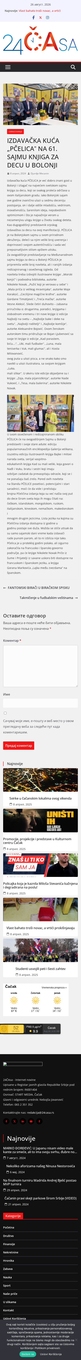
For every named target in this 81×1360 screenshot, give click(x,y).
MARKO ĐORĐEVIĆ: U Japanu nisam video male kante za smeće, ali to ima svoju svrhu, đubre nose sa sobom (40, 1150)
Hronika (8, 1260)
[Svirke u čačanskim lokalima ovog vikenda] (40, 780)
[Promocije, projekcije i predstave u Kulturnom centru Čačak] (40, 820)
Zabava (8, 1269)
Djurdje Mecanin (40, 173)
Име (6, 694)
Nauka (7, 1277)
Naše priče (10, 1294)
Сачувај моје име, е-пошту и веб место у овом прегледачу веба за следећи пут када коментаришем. (38, 726)
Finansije (9, 1244)
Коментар (12, 640)
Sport (7, 1285)
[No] (76, 1340)
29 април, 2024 (17, 1190)
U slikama (9, 1302)
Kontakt (8, 1310)
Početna (8, 1227)
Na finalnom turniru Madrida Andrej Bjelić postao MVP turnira (39, 1182)
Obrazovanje (15, 131)
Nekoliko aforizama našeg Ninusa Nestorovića (40, 1166)
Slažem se (27, 1354)
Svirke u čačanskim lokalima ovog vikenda (40, 798)
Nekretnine (10, 1252)
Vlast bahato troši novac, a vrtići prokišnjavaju (40, 928)
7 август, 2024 (16, 1158)
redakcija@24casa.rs (40, 1112)
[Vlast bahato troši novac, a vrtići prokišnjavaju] (40, 909)
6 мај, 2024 (17, 1172)
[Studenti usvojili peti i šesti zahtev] (40, 950)
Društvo (8, 1236)
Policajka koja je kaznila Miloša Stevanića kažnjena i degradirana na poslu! (40, 885)
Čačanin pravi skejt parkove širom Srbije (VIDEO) (40, 1198)
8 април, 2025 (22, 804)
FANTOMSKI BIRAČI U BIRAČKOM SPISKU (39, 588)
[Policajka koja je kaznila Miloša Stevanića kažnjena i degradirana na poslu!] (40, 865)
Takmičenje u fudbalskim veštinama (46, 598)
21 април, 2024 (18, 1204)
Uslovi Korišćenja (14, 1318)
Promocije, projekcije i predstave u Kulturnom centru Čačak (37, 841)
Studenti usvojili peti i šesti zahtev (40, 969)
